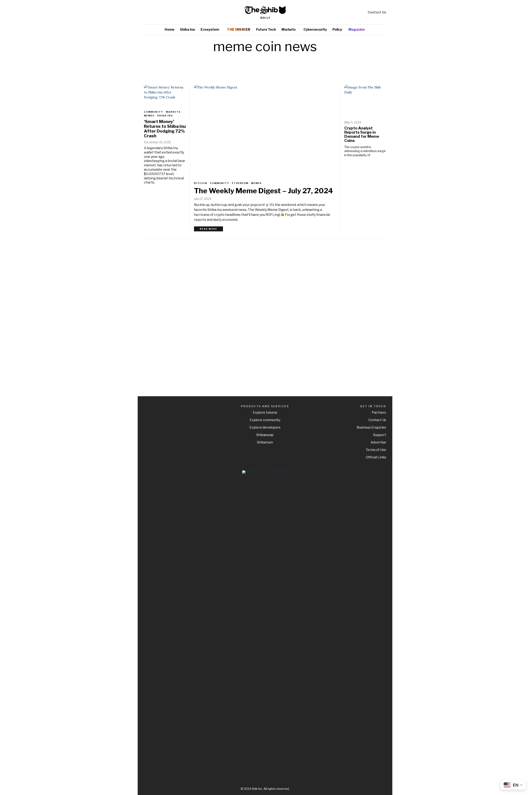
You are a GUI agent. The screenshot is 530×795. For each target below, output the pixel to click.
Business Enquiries (371, 427)
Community (219, 183)
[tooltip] (349, 12)
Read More (208, 229)
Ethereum (240, 183)
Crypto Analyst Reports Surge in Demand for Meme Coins (361, 134)
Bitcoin (200, 183)
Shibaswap (264, 435)
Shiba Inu (165, 115)
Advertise (378, 442)
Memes (256, 183)
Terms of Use (376, 450)
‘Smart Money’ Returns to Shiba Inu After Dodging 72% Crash (165, 128)
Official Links (376, 457)
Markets (173, 111)
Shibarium (265, 442)
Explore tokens (265, 412)
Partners (379, 412)
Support (379, 435)
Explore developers (265, 427)
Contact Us (377, 12)
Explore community (265, 420)
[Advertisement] (357, 307)
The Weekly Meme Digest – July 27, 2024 (263, 191)
